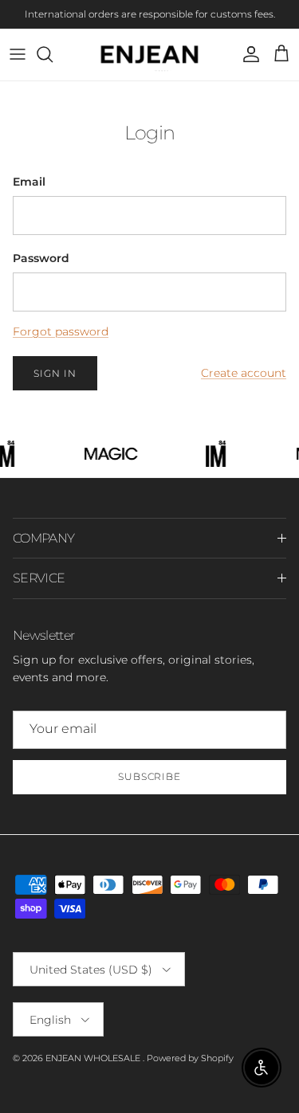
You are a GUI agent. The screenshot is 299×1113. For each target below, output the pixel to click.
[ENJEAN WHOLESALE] (149, 55)
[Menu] (17, 54)
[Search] (52, 54)
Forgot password (60, 331)
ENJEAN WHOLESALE (94, 1058)
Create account (243, 373)
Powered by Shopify (190, 1058)
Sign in (55, 373)
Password (41, 258)
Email (29, 181)
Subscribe (150, 776)
